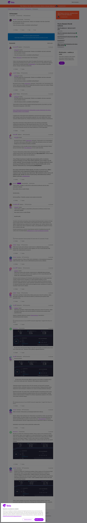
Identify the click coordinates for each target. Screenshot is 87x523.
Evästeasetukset (28, 519)
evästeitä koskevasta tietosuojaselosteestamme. (12, 516)
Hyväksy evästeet (39, 519)
